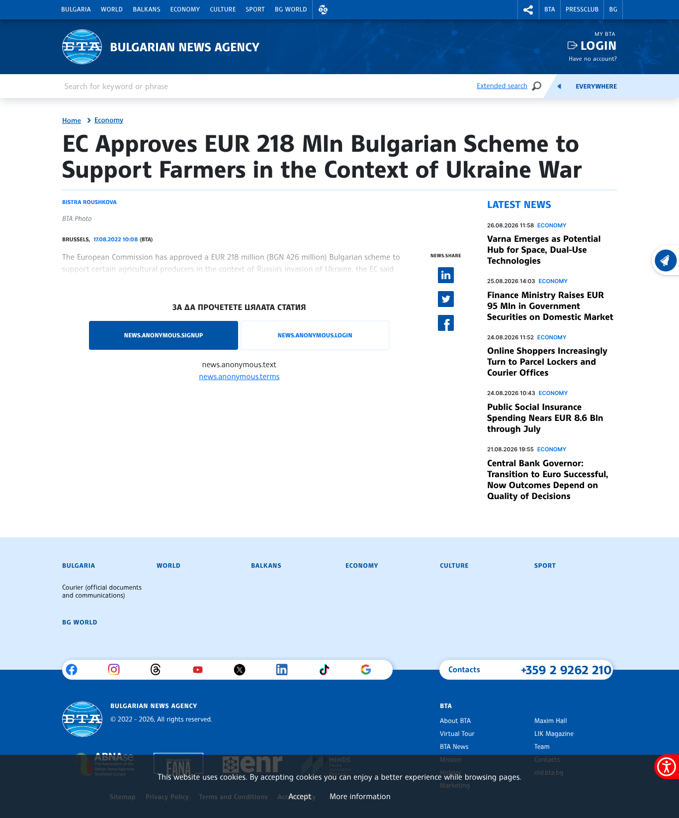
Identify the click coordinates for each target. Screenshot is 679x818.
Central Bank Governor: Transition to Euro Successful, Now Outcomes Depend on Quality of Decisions (547, 480)
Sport (255, 9)
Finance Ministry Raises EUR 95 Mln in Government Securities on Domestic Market (550, 306)
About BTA (455, 721)
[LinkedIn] (285, 669)
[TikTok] (328, 669)
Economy (185, 9)
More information (360, 796)
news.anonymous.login (314, 335)
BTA (549, 9)
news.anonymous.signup (163, 335)
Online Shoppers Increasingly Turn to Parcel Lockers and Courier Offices (547, 361)
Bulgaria (76, 9)
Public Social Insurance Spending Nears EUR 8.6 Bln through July (545, 418)
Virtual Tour (457, 734)
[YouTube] (201, 669)
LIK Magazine (554, 734)
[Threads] (159, 669)
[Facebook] (75, 669)
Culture (223, 9)
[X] (243, 669)
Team (542, 747)
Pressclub (582, 9)
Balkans (146, 9)
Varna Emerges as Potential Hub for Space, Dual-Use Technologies (543, 249)
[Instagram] (117, 669)
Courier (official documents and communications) (102, 592)
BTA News (454, 747)
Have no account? (593, 58)
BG (613, 9)
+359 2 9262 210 (566, 669)
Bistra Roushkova (89, 202)
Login (599, 45)
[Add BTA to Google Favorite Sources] (369, 669)
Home (71, 121)
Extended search (502, 86)
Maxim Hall (550, 721)
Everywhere (596, 87)
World (112, 9)
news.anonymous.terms (239, 376)
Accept (299, 796)
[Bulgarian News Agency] (82, 719)
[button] (323, 9)
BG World (291, 9)
